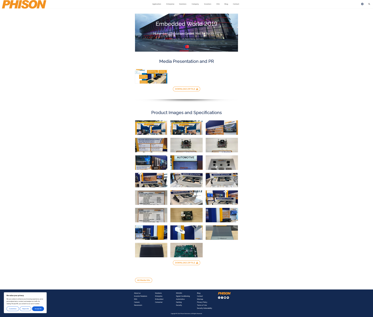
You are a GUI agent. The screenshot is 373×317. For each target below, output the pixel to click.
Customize (12, 309)
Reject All (25, 309)
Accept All (38, 309)
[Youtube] (225, 297)
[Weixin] (228, 297)
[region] (25, 302)
